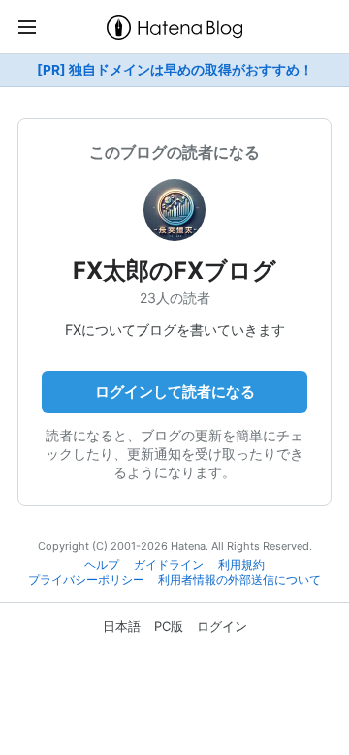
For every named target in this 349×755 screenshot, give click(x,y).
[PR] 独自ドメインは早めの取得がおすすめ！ (175, 69)
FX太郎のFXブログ (174, 271)
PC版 (168, 626)
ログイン (222, 626)
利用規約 (241, 565)
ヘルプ (101, 565)
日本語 (122, 626)
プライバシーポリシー (86, 580)
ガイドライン (169, 565)
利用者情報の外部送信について (239, 580)
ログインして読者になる (175, 391)
